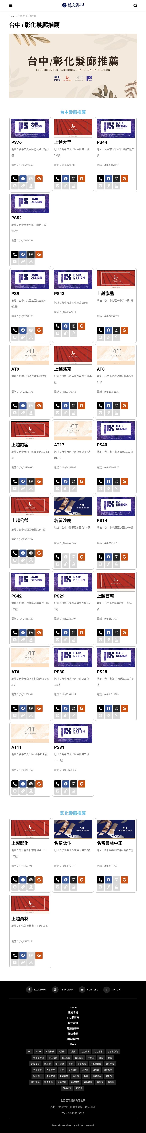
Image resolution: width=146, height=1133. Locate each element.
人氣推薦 (50, 1051)
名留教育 (85, 1051)
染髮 (110, 1058)
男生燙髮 (37, 1070)
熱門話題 (59, 1064)
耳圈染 (76, 1076)
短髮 (62, 1070)
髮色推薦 (67, 1088)
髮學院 (111, 1082)
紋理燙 (85, 1070)
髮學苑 (100, 1082)
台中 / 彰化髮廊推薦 (26, 16)
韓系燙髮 (35, 1082)
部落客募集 (73, 1028)
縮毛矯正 (37, 1076)
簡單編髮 (73, 1070)
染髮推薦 (35, 1064)
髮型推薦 (75, 1082)
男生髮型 (50, 1070)
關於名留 (73, 1012)
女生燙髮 (66, 1058)
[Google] (39, 178)
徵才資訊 (73, 1022)
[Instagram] (73, 178)
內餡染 (73, 1051)
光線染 (62, 1051)
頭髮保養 (62, 1082)
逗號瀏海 (97, 1076)
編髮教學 (108, 1070)
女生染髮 (53, 1058)
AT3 (30, 1051)
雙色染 (109, 1076)
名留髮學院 (38, 1058)
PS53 (38, 1051)
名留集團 (98, 1051)
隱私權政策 (73, 1038)
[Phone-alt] (15, 178)
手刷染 (91, 1058)
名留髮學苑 (112, 1051)
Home (12, 16)
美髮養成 (64, 1076)
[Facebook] (23, 178)
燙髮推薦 (81, 1064)
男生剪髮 (110, 1064)
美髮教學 (50, 1076)
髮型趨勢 (88, 1082)
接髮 (101, 1058)
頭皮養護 (48, 1082)
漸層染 (47, 1064)
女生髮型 (79, 1058)
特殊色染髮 (96, 1064)
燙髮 (71, 1064)
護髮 (86, 1076)
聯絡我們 (73, 1033)
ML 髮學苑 (73, 1017)
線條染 (96, 1070)
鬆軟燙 (79, 1088)
